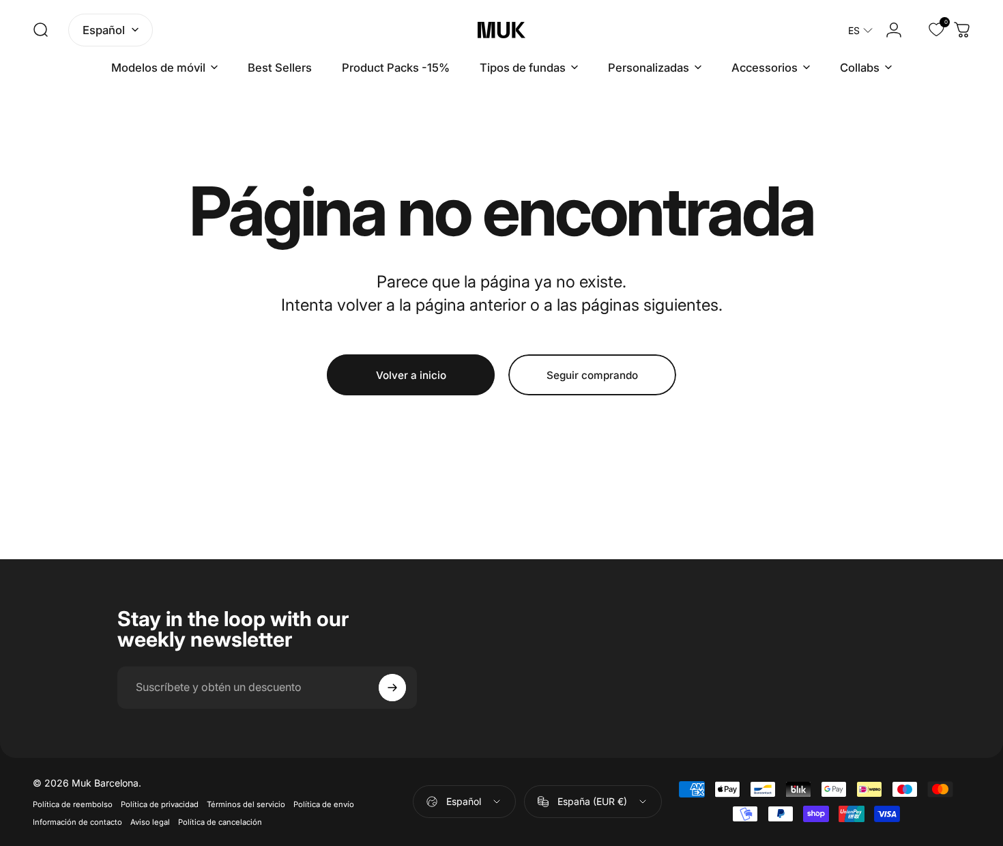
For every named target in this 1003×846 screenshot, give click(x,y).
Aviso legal (150, 822)
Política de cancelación (220, 822)
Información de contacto (77, 822)
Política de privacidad (160, 804)
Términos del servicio (246, 804)
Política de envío (323, 804)
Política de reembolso (73, 804)
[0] (928, 30)
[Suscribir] (392, 687)
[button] (860, 30)
